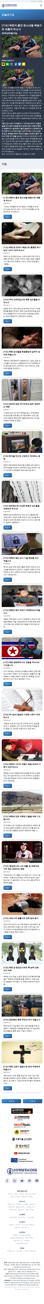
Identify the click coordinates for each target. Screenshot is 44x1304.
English (40, 1)
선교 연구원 (32, 1194)
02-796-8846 (23, 1265)
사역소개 (10, 1194)
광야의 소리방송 (15, 1197)
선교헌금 (15, 1235)
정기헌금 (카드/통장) (25, 1235)
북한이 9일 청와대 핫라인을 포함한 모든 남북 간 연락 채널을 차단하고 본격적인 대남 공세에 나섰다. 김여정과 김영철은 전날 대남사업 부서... (21, 467)
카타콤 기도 (11, 1207)
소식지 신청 (24, 1225)
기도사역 (17, 1225)
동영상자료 (33, 1251)
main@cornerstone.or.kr (22, 1267)
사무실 (16, 1194)
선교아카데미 (13, 1217)
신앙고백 (21, 1194)
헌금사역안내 (29, 1238)
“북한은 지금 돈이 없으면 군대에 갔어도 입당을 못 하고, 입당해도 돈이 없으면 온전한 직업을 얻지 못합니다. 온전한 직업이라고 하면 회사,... (21, 726)
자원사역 (17, 1227)
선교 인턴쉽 (30, 1217)
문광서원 (23, 1197)
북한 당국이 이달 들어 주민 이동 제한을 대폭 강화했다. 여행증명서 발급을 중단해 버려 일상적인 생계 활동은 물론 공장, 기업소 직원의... (21, 1028)
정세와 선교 (21, 1210)
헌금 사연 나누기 (18, 1241)
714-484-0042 (28, 1276)
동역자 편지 (13, 1210)
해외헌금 (27, 1241)
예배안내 (31, 1225)
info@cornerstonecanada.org (28, 1285)
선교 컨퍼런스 (22, 1217)
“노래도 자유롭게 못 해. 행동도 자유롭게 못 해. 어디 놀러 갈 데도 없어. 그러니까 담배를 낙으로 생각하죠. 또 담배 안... (21, 209)
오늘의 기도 (10, 1204)
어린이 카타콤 (30, 1210)
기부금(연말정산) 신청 (21, 1243)
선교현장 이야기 (30, 1207)
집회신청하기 (25, 1227)
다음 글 (32, 1101)
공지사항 (33, 1)
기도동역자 (18, 1204)
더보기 (7, 217)
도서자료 (26, 1251)
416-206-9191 (12, 1285)
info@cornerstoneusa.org (25, 1278)
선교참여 (11, 1225)
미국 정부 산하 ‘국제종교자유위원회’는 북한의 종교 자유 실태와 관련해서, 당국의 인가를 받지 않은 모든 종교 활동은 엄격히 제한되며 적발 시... (21, 828)
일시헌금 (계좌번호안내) (17, 1238)
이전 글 (11, 1101)
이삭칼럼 (25, 1204)
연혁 (26, 1194)
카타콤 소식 (32, 1204)
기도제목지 (19, 1251)
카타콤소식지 (11, 1251)
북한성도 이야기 (20, 1207)
